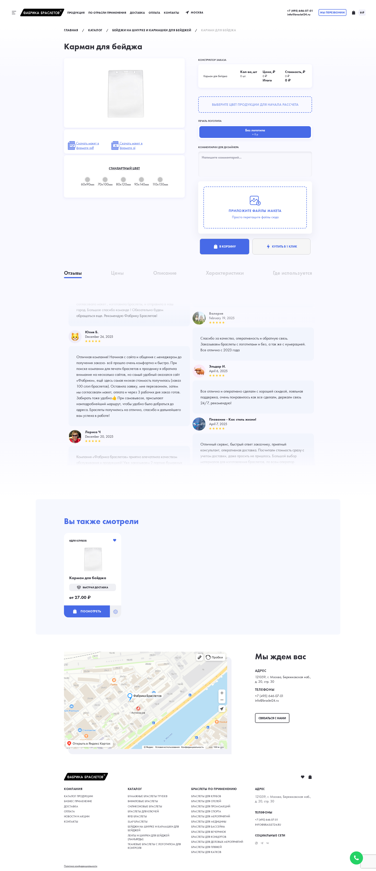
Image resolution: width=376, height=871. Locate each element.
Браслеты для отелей (206, 801)
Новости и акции (76, 816)
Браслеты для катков (206, 852)
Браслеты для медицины (208, 821)
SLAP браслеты (138, 821)
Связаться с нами (272, 718)
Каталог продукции (78, 796)
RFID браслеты (137, 816)
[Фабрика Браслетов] (42, 12)
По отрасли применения (107, 13)
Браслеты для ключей (143, 811)
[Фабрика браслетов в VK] (267, 843)
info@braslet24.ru (298, 14)
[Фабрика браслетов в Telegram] (261, 843)
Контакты (171, 13)
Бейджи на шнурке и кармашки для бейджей (151, 30)
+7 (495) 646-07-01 (300, 11)
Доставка (137, 13)
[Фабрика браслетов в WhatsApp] (256, 843)
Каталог (95, 30)
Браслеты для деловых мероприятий (217, 842)
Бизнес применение (78, 801)
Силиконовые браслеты (145, 806)
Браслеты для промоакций (210, 806)
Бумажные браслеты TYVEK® (148, 796)
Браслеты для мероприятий (210, 816)
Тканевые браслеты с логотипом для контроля (154, 846)
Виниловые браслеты (143, 801)
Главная (71, 30)
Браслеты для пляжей (206, 847)
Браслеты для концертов (208, 837)
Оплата (154, 13)
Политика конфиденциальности (80, 866)
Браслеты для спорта (206, 811)
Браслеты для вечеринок (208, 832)
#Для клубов (78, 540)
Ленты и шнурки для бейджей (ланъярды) (148, 837)
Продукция (76, 13)
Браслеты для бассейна (208, 826)
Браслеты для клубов (206, 796)
